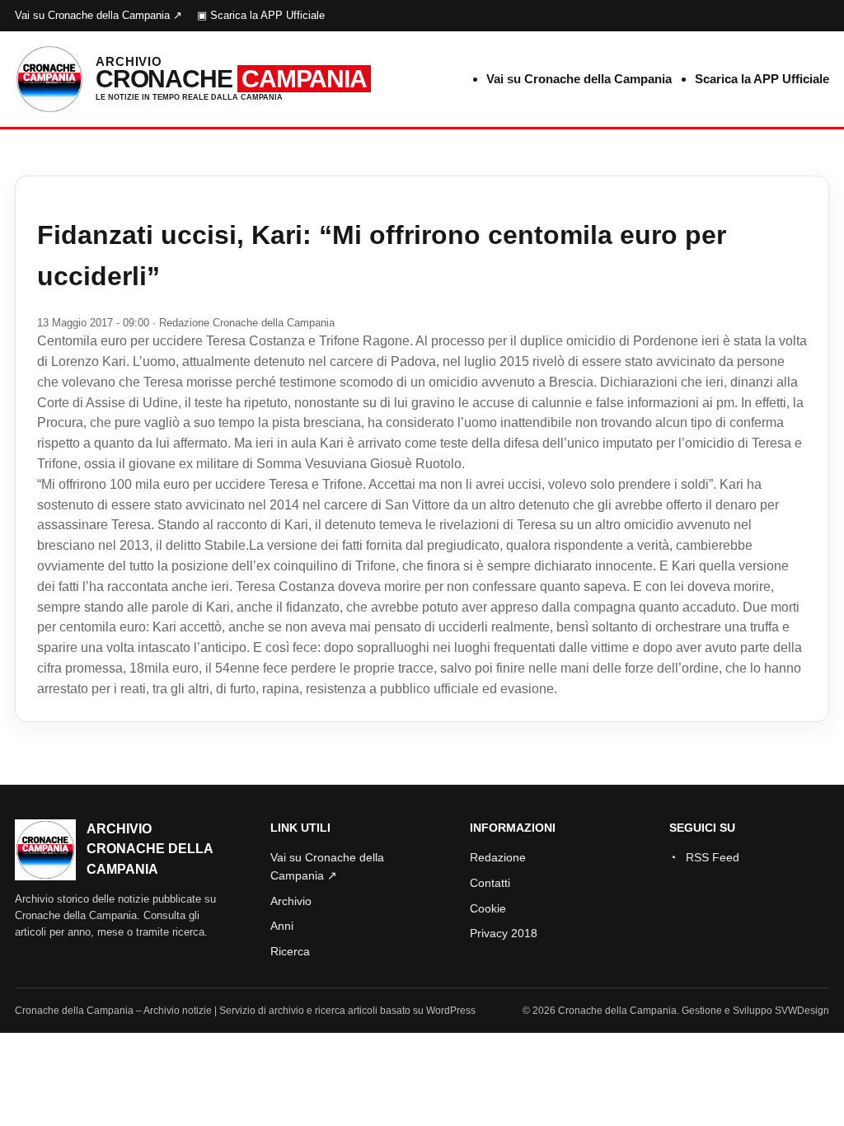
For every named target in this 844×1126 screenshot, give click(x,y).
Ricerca (290, 951)
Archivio (291, 901)
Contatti (490, 882)
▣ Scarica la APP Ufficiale (261, 15)
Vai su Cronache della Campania (579, 79)
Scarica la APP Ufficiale (762, 79)
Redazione (498, 857)
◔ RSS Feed (704, 857)
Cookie (488, 908)
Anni (281, 925)
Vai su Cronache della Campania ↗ (98, 15)
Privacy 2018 (503, 933)
